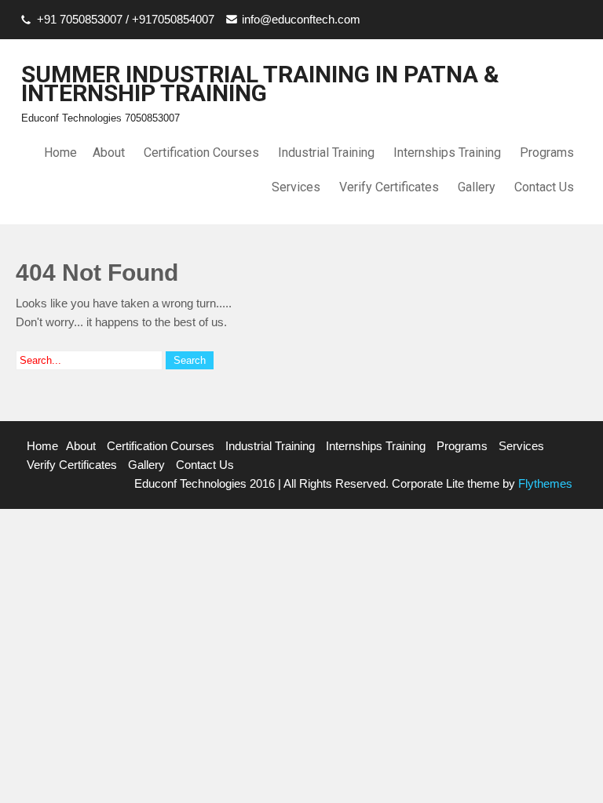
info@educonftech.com (301, 19)
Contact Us (544, 187)
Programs (547, 152)
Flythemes (543, 483)
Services (296, 187)
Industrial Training (326, 152)
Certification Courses (201, 152)
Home (60, 152)
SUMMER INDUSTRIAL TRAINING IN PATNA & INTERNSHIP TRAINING (260, 83)
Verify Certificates (389, 187)
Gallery (476, 187)
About (109, 152)
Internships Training (447, 152)
